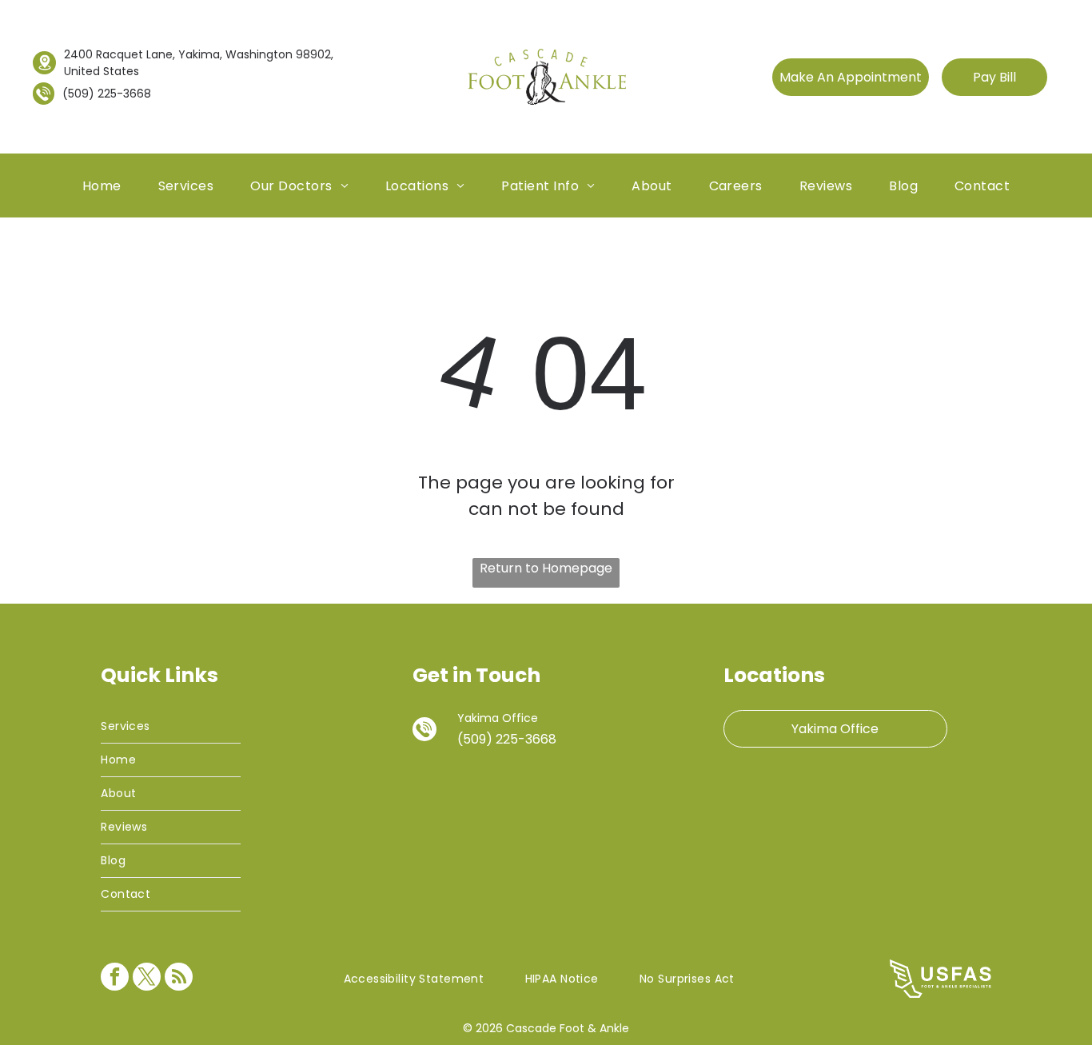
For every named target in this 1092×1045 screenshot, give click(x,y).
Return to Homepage (546, 568)
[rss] (179, 979)
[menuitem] (102, 185)
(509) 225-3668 (106, 94)
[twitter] (147, 979)
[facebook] (115, 979)
